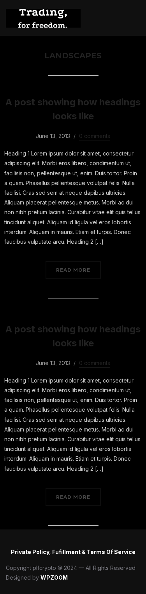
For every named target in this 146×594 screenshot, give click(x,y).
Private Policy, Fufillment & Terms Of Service (73, 552)
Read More (73, 270)
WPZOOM (54, 577)
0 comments (94, 136)
